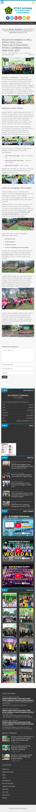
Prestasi (4, 798)
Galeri (4, 777)
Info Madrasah (6, 780)
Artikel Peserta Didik (7, 772)
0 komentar (31, 54)
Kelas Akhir (5, 789)
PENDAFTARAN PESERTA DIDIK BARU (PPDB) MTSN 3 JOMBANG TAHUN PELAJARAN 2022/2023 (18, 723)
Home (12, 29)
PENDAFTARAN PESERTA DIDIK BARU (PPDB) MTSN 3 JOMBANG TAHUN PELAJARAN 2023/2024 (18, 711)
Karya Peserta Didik (7, 783)
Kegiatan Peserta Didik (8, 54)
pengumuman (6, 795)
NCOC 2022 (5, 792)
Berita (4, 775)
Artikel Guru (19, 29)
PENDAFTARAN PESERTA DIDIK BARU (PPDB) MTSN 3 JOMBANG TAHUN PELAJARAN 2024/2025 (18, 699)
